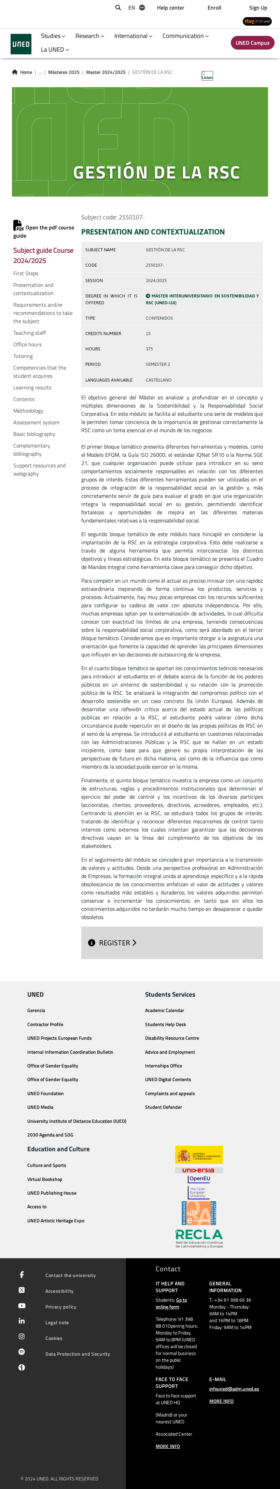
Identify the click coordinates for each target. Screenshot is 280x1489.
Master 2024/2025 (106, 72)
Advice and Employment (170, 1052)
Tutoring (23, 356)
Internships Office (163, 1065)
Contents (23, 399)
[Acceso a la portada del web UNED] (21, 44)
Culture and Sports (46, 1165)
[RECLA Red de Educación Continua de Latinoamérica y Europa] (199, 1238)
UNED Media (40, 1107)
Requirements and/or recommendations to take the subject (43, 313)
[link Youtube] (20, 1306)
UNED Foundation (45, 1093)
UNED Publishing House (51, 1193)
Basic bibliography (34, 434)
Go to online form (171, 1303)
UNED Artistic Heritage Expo (55, 1220)
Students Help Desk (165, 1024)
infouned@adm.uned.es (234, 1388)
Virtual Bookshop (44, 1179)
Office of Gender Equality (52, 1065)
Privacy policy (60, 1306)
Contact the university (70, 1275)
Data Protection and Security (77, 1353)
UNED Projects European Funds (59, 1038)
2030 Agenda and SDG (50, 1135)
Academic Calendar (164, 1010)
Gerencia (36, 1010)
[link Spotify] (20, 1352)
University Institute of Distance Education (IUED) (76, 1121)
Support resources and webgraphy (39, 469)
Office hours (27, 344)
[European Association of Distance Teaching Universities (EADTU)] (199, 1213)
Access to (36, 1206)
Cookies (54, 1338)
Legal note (57, 1322)
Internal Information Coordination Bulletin (70, 1052)
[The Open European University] (199, 1187)
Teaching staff (29, 333)
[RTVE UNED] (257, 21)
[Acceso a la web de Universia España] (199, 1170)
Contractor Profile (45, 1024)
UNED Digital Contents (168, 1079)
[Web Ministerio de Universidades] (199, 1155)
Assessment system (36, 422)
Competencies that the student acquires (39, 371)
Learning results (32, 387)
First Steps (25, 273)
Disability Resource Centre (172, 1038)
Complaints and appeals (170, 1093)
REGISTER (115, 943)
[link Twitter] (20, 1290)
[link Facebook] (20, 1275)
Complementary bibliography (31, 449)
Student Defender (163, 1107)
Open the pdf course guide (43, 231)
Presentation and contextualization (33, 289)
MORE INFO (168, 1446)
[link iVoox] (20, 1369)
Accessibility (59, 1290)
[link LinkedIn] (20, 1321)
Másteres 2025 (64, 72)
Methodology (28, 411)
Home (26, 72)
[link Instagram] (20, 1337)
